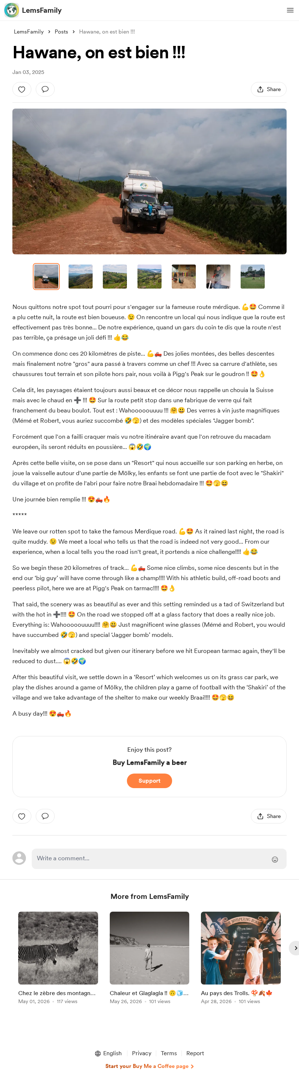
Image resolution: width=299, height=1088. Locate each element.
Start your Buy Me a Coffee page (147, 1066)
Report (195, 1053)
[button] (290, 10)
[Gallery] (149, 181)
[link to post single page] (58, 959)
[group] (58, 959)
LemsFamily (42, 10)
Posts (61, 31)
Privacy (141, 1053)
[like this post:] (21, 89)
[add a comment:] (45, 89)
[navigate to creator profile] (11, 10)
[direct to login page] (159, 859)
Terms (169, 1053)
